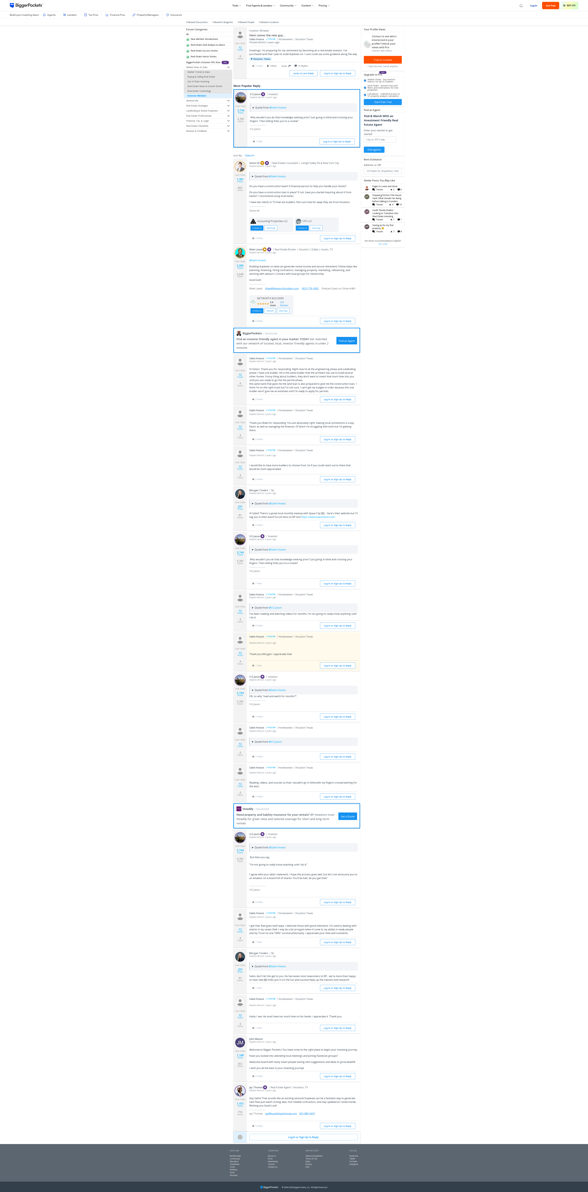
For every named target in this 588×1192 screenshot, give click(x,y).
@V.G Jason (275, 607)
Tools (235, 5)
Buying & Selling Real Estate (201, 76)
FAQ (307, 1167)
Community (287, 5)
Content (306, 5)
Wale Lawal (255, 249)
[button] (285, 66)
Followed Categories (223, 22)
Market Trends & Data (198, 71)
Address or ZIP (372, 165)
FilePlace (233, 1169)
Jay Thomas (256, 1087)
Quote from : (270, 107)
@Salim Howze (277, 107)
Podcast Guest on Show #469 (338, 288)
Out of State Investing (198, 81)
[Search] (521, 5)
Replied (263, 97)
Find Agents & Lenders (259, 5)
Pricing (323, 5)
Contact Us (272, 1167)
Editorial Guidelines (314, 1156)
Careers (271, 1164)
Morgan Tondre (258, 490)
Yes (380, 244)
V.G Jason (255, 94)
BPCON (571, 5)
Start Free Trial (383, 102)
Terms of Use (311, 1158)
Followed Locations (269, 22)
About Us (272, 1156)
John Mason (256, 1039)
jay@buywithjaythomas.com (281, 1113)
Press (270, 1158)
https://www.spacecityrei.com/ (318, 517)
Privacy (309, 1164)
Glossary (233, 1175)
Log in (533, 5)
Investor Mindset (196, 95)
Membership (235, 1156)
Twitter (352, 1158)
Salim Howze (256, 39)
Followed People (246, 22)
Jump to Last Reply (303, 73)
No (385, 244)
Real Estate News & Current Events (204, 86)
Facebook (353, 1156)
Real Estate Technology (199, 90)
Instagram (353, 1164)
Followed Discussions (197, 22)
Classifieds (234, 1164)
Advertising (273, 1161)
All (187, 34)
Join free (551, 5)
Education (234, 1161)
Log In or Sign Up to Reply (337, 73)
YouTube (353, 1161)
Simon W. (254, 163)
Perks (232, 1172)
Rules (308, 1161)
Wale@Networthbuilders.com (282, 288)
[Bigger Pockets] (27, 5)
